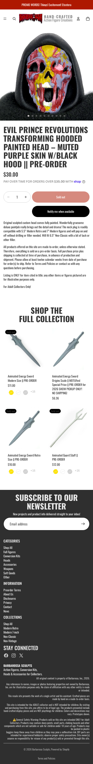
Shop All (7, 547)
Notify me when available (60, 211)
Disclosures (9, 598)
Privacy (7, 602)
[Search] (14, 18)
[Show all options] (32, 391)
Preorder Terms (12, 590)
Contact (7, 606)
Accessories (9, 564)
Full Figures (9, 552)
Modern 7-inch (11, 632)
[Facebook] (6, 655)
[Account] (78, 18)
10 (65, 116)
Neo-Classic (9, 636)
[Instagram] (13, 655)
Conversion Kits (11, 556)
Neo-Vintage (10, 640)
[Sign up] (83, 523)
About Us (8, 594)
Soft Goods (9, 573)
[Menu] (5, 19)
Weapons (8, 568)
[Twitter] (21, 655)
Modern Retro (10, 628)
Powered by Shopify (60, 749)
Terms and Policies (46, 758)
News (6, 611)
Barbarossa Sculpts (41, 749)
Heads (6, 560)
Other (6, 577)
